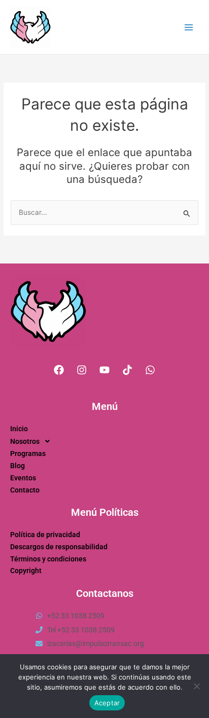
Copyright (26, 570)
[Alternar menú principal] (189, 27)
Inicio (19, 429)
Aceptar (107, 703)
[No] (196, 686)
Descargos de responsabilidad (59, 547)
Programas (28, 453)
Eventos (23, 478)
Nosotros (25, 441)
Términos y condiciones (48, 559)
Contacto (25, 490)
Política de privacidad (45, 535)
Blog (17, 466)
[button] (104, 441)
